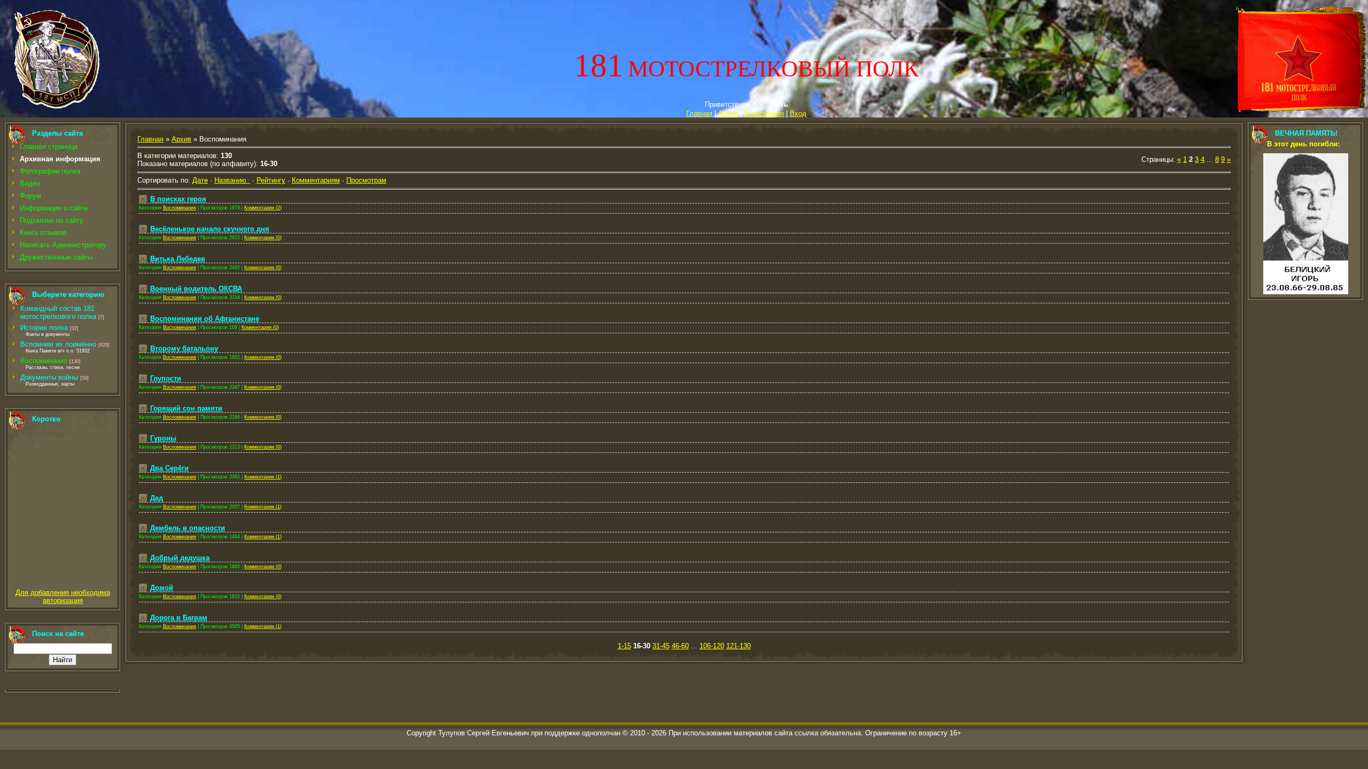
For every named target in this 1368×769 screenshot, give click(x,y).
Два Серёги (169, 468)
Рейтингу (270, 180)
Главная (699, 113)
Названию (230, 180)
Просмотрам (366, 180)
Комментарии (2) (263, 207)
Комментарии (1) (263, 477)
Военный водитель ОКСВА (196, 289)
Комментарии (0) (263, 237)
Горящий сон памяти (186, 408)
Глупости (165, 378)
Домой (161, 588)
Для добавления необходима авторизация (62, 596)
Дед (156, 498)
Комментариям (316, 180)
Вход (798, 113)
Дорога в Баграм (178, 618)
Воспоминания (43, 361)
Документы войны (49, 377)
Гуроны (163, 438)
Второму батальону (184, 348)
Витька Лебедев (177, 259)
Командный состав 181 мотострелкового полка (58, 312)
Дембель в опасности (187, 528)
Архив (728, 113)
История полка (44, 328)
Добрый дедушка (179, 558)
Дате (200, 180)
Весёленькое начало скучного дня (209, 229)
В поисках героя (178, 199)
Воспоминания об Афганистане (204, 319)
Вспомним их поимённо (58, 344)
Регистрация (764, 113)
